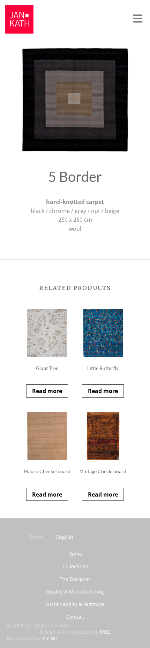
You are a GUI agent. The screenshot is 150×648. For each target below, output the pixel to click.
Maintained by (32, 638)
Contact (75, 616)
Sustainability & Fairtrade (75, 604)
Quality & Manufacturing (75, 591)
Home (75, 553)
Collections (75, 566)
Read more (47, 391)
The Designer (75, 579)
